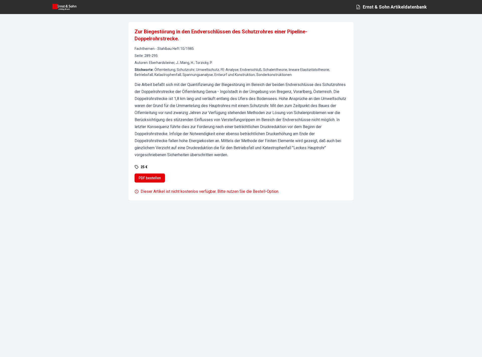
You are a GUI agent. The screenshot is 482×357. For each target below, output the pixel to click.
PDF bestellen (150, 178)
